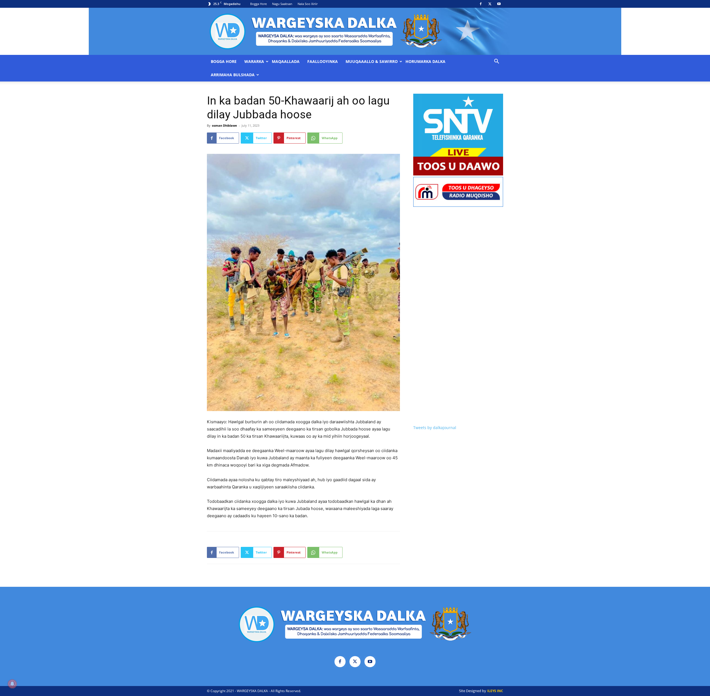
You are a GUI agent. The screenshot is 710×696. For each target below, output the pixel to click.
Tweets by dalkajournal (434, 427)
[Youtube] (499, 4)
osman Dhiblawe (224, 125)
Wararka (254, 61)
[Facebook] (480, 4)
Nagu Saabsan (282, 4)
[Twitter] (490, 4)
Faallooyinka (322, 61)
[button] (496, 62)
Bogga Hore (258, 4)
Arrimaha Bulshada (233, 74)
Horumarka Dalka (425, 61)
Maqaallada (286, 61)
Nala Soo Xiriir (308, 4)
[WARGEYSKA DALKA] (355, 31)
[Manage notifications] (12, 683)
